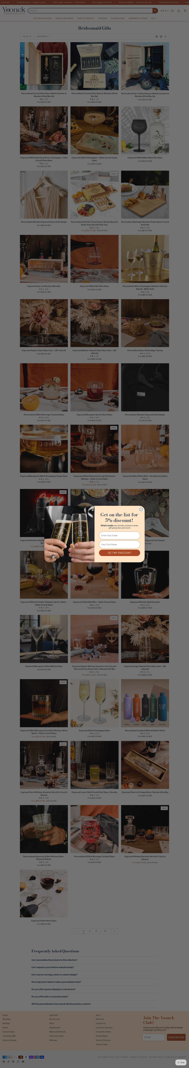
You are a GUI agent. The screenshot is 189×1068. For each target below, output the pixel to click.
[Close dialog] (141, 509)
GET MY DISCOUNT (119, 552)
